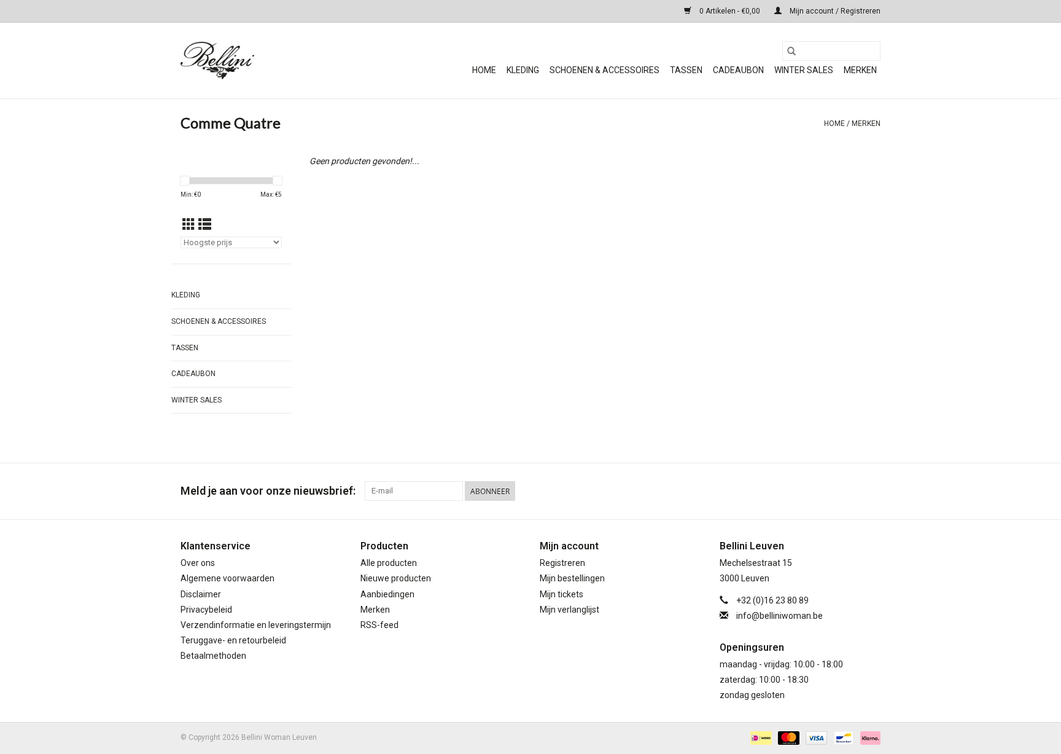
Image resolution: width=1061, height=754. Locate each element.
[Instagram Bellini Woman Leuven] (870, 491)
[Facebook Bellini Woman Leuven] (849, 491)
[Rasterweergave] (188, 225)
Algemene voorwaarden (227, 578)
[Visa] (815, 737)
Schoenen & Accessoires (604, 70)
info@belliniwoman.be (779, 616)
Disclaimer (201, 594)
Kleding (523, 70)
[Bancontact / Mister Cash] (842, 737)
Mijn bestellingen (572, 578)
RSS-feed (379, 625)
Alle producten (388, 563)
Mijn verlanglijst (569, 610)
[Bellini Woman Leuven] (273, 60)
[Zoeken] (791, 51)
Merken (860, 70)
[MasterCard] (787, 737)
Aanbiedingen (387, 594)
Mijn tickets (561, 594)
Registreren (562, 563)
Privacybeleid (206, 610)
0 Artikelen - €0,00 (730, 11)
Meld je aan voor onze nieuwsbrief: (268, 490)
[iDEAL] (759, 737)
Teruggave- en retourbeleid (233, 640)
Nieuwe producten (395, 578)
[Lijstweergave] (204, 225)
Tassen (686, 70)
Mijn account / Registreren (834, 11)
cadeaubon (738, 70)
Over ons (198, 563)
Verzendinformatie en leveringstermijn (256, 625)
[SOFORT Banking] (868, 737)
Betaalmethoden (213, 656)
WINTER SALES (803, 70)
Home (484, 70)
